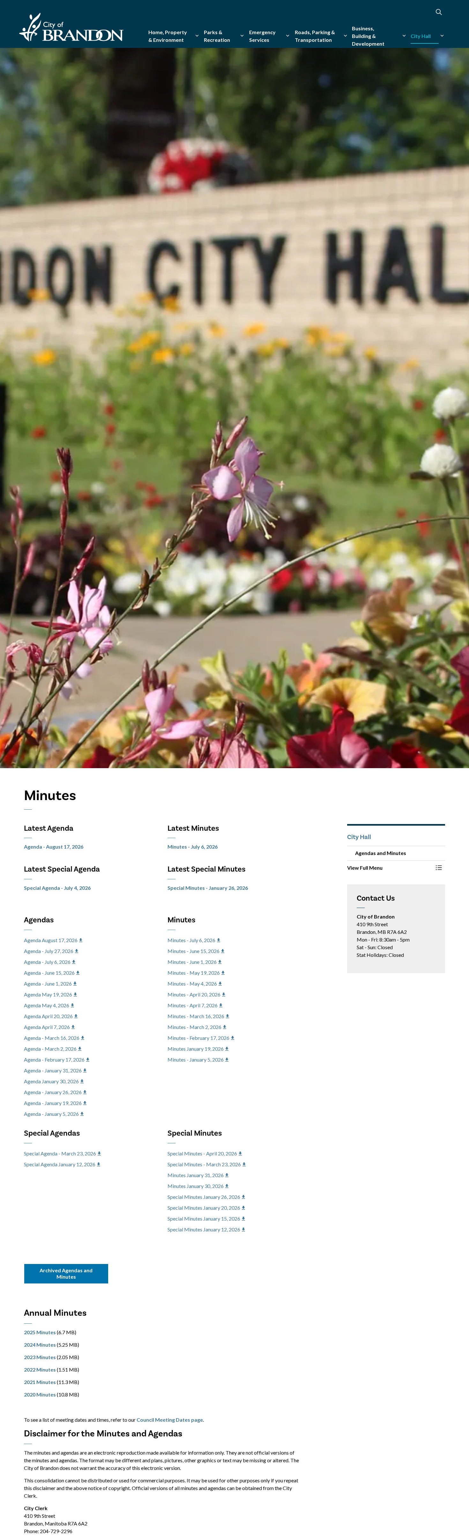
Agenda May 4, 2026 (46, 1005)
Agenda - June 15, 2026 (49, 973)
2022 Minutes (40, 1369)
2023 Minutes (40, 1357)
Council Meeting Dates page (170, 1420)
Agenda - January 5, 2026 (51, 1114)
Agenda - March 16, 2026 (51, 1038)
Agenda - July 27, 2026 (48, 951)
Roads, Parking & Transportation (315, 36)
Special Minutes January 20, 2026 (204, 1208)
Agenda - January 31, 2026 (53, 1070)
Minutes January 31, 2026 (196, 1175)
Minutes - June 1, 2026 (192, 962)
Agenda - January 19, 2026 (53, 1103)
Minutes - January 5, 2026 (196, 1059)
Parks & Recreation (217, 36)
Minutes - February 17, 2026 (198, 1038)
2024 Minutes (40, 1345)
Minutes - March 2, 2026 (194, 1027)
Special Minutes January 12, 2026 (204, 1229)
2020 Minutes (40, 1394)
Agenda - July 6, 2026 (47, 962)
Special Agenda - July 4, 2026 (57, 888)
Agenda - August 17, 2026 (53, 847)
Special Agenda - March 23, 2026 (60, 1153)
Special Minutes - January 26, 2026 (208, 888)
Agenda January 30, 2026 (51, 1081)
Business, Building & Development (368, 36)
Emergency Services (262, 36)
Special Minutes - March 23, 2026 (204, 1164)
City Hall (421, 36)
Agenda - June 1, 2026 (48, 983)
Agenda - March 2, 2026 (50, 1049)
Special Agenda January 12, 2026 (59, 1164)
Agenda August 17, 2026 (51, 940)
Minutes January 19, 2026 (196, 1049)
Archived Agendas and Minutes (66, 1273)
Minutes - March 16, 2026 (196, 1016)
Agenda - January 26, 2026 (53, 1092)
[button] (390, 868)
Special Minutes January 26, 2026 (204, 1197)
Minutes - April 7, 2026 (193, 1005)
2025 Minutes (40, 1332)
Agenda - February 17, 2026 (54, 1059)
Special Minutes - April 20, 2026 (202, 1153)
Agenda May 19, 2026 (48, 994)
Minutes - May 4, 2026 (192, 983)
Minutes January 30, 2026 (196, 1186)
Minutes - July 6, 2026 (193, 847)
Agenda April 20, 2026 (48, 1016)
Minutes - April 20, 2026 (194, 994)
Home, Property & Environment (167, 36)
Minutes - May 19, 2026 (194, 973)
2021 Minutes (40, 1382)
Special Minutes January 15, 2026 (204, 1218)
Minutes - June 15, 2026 (194, 951)
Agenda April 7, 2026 (47, 1027)
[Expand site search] (438, 12)
